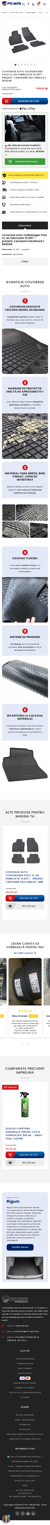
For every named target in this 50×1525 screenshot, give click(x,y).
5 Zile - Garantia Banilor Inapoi (25, 1466)
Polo (41, 13)
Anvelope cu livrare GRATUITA (25, 1439)
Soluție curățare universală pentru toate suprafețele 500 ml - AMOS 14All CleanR (24, 1133)
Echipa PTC (25, 1429)
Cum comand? (25, 1368)
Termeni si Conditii (25, 1387)
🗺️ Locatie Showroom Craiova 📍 (25, 1456)
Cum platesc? (25, 1373)
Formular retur (25, 1363)
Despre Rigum (20, 1247)
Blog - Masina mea (25, 1420)
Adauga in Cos (28, 898)
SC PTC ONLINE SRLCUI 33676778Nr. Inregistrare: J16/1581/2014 (25, 1493)
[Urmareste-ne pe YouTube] (28, 1513)
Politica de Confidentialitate (25, 1392)
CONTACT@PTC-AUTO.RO (26, 1331)
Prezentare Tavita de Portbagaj (25, 1471)
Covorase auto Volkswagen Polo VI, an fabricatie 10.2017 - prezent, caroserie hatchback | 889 (25, 877)
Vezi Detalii (28, 906)
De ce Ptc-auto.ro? (25, 1480)
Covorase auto (16, 13)
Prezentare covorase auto (25, 1476)
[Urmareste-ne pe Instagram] (22, 1513)
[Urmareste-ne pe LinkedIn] (33, 1513)
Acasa (4, 13)
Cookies (25, 1397)
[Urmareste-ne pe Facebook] (17, 1513)
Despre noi (25, 1424)
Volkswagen (31, 13)
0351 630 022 (22, 1326)
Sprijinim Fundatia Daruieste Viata (25, 1434)
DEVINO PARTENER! (25, 1415)
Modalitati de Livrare (25, 1383)
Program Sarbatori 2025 (25, 1461)
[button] (23, 1045)
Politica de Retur (25, 1359)
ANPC (25, 1485)
